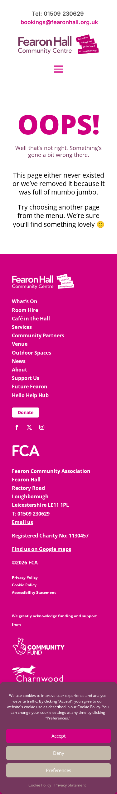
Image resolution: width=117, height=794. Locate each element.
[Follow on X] (29, 427)
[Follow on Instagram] (42, 427)
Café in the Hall (31, 318)
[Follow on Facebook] (17, 427)
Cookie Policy (39, 785)
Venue (19, 343)
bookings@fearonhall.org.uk (59, 22)
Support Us (25, 378)
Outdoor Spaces (31, 352)
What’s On (24, 301)
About (19, 369)
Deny (58, 753)
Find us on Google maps (41, 549)
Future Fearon (29, 386)
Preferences (58, 770)
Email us (22, 522)
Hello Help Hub (30, 395)
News (19, 361)
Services (22, 327)
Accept (58, 736)
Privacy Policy (25, 577)
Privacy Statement (70, 785)
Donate (25, 412)
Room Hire (25, 310)
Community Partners (38, 335)
